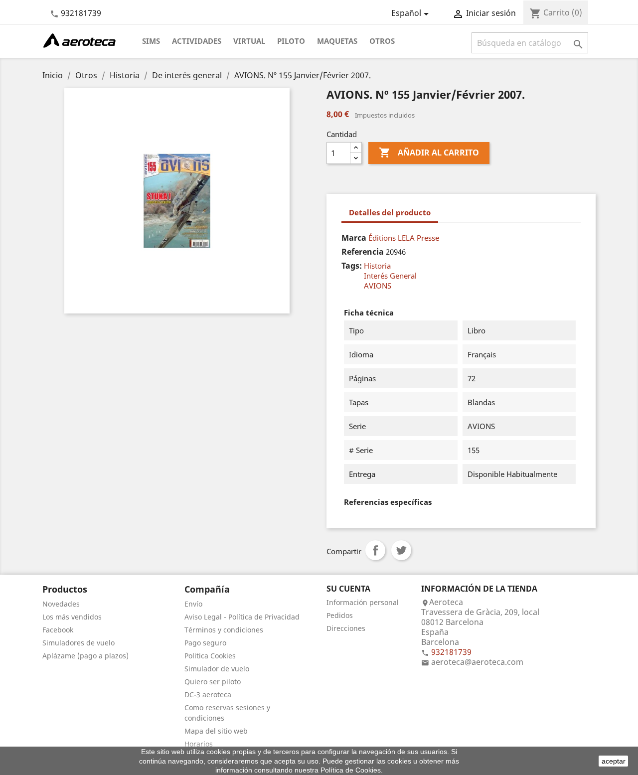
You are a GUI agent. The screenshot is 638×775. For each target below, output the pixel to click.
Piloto (291, 41)
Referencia (362, 252)
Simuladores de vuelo (78, 642)
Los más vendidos (72, 616)
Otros (382, 41)
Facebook (57, 629)
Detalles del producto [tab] (390, 212)
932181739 (81, 12)
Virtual (249, 41)
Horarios (198, 744)
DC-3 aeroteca (207, 694)
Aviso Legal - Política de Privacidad (242, 616)
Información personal (362, 602)
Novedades (61, 604)
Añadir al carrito (429, 152)
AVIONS (377, 286)
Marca (353, 238)
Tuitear (401, 550)
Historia (377, 266)
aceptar (614, 761)
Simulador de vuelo (216, 668)
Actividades (196, 41)
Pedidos (339, 615)
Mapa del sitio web (216, 731)
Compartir (375, 550)
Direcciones (345, 628)
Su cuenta (348, 588)
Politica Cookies (210, 655)
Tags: (351, 266)
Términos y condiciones (223, 629)
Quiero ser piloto (212, 681)
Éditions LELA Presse (403, 238)
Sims (151, 41)
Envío (193, 604)
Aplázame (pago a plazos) (85, 655)
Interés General (390, 276)
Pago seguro (205, 642)
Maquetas (337, 41)
